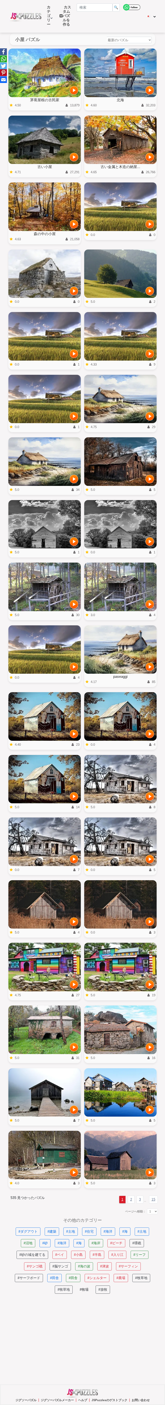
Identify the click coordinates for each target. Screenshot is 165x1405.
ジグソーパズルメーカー (57, 1400)
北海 (120, 100)
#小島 (78, 1255)
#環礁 (136, 1243)
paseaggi (120, 677)
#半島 (97, 1255)
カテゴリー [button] (48, 18)
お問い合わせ (141, 1400)
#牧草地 (141, 1278)
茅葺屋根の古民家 (44, 100)
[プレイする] (74, 90)
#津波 (104, 1266)
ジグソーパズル (26, 1400)
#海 (125, 1231)
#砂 (45, 1243)
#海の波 (84, 1266)
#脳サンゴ (60, 1266)
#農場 (120, 1278)
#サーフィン (128, 1266)
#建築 (51, 1231)
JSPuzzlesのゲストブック (109, 1400)
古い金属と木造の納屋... (120, 167)
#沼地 (28, 1243)
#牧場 (84, 1289)
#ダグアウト (28, 1231)
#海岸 (96, 1243)
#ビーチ (116, 1243)
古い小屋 (44, 167)
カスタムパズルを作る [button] (67, 15)
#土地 (70, 1231)
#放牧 (102, 1289)
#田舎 (54, 1278)
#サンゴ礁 (35, 1266)
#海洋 (108, 1231)
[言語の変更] (151, 16)
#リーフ (139, 1255)
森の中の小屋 (45, 234)
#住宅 (89, 1231)
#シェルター (97, 1278)
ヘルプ (82, 1400)
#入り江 (117, 1255)
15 (153, 1199)
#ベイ (59, 1255)
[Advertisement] (82, 1339)
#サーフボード (29, 1278)
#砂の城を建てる (32, 1255)
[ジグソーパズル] (26, 16)
